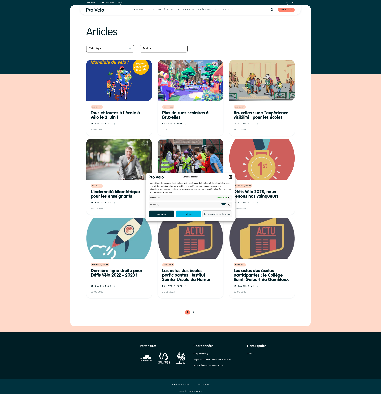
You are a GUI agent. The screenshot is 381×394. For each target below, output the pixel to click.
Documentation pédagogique (198, 10)
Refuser (188, 214)
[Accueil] (95, 10)
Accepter (161, 214)
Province (147, 48)
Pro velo (91, 2)
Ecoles (120, 2)
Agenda (228, 10)
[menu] (263, 9)
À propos (138, 10)
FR (287, 2)
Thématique (95, 48)
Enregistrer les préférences (217, 214)
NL (293, 2)
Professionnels (106, 2)
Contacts (286, 10)
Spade (192, 391)
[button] (230, 177)
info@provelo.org (200, 354)
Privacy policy (202, 384)
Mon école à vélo (161, 10)
